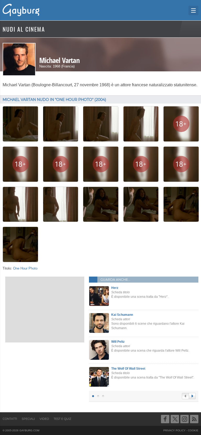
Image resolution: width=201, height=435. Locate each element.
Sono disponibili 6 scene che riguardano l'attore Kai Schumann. (148, 321)
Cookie (193, 430)
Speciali (28, 419)
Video (44, 419)
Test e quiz (62, 419)
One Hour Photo (25, 268)
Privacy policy (174, 430)
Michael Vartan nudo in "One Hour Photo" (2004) (54, 99)
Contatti (10, 419)
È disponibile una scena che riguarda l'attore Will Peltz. (150, 346)
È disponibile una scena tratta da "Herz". (139, 292)
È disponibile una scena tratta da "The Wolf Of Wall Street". (152, 373)
